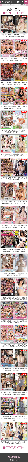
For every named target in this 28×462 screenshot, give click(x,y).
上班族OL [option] (11, 4)
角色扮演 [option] (23, 4)
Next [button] (27, 5)
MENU (26, 2)
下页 (23, 12)
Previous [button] (1, 5)
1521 (19, 12)
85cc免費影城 (7, 2)
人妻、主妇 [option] (5, 4)
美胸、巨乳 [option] (17, 4)
